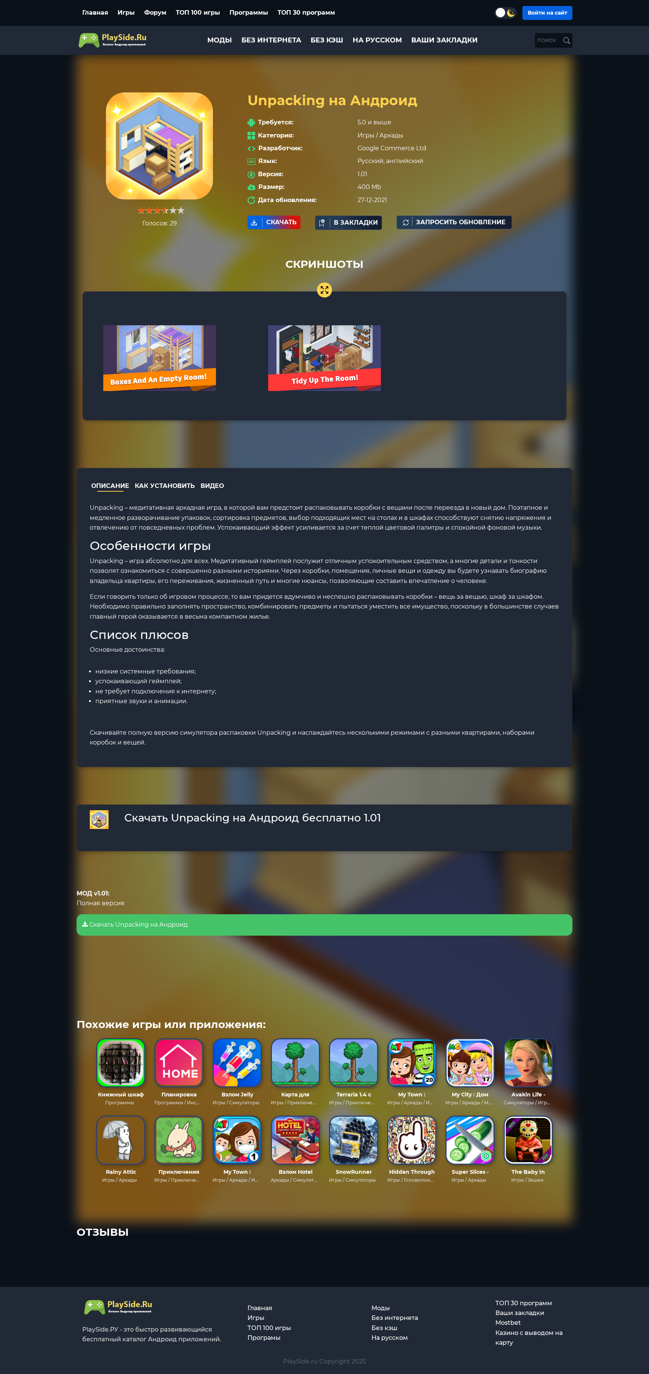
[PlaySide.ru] (113, 40)
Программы (248, 12)
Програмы (264, 1337)
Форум (155, 12)
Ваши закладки (519, 1313)
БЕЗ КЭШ (327, 40)
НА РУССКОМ (377, 40)
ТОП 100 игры (198, 12)
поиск (547, 40)
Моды (380, 1308)
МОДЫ (219, 40)
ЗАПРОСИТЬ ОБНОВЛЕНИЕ (461, 222)
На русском (389, 1337)
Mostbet (508, 1322)
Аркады (391, 135)
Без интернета (394, 1317)
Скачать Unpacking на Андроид (137, 924)
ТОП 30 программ (306, 12)
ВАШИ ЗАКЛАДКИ (444, 40)
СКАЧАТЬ (281, 222)
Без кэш (384, 1328)
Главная (95, 12)
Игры (126, 12)
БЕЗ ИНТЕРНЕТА (271, 40)
